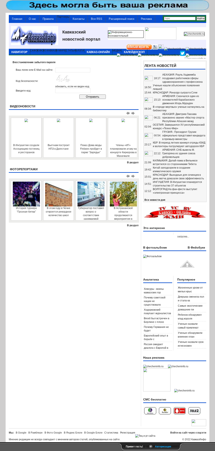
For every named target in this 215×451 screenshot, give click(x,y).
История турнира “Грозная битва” (26, 210)
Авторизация (163, 446)
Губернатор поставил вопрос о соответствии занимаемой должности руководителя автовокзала (91, 213)
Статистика (111, 432)
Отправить (92, 96)
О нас (32, 18)
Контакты (78, 18)
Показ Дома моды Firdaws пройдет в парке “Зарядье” (91, 149)
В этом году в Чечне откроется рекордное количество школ (58, 212)
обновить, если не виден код (72, 86)
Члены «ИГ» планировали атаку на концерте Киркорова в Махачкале (123, 150)
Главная (17, 18)
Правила (48, 18)
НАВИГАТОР (19, 52)
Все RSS (96, 18)
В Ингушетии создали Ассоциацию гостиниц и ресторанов (26, 149)
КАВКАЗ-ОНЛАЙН (98, 52)
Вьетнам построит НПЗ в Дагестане (59, 147)
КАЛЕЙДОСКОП (134, 52)
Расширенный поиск (121, 18)
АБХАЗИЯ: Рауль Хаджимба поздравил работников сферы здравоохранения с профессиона (182, 78)
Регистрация (127, 432)
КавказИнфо (198, 439)
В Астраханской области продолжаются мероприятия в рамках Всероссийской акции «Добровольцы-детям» (123, 213)
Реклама (146, 18)
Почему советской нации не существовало (154, 301)
